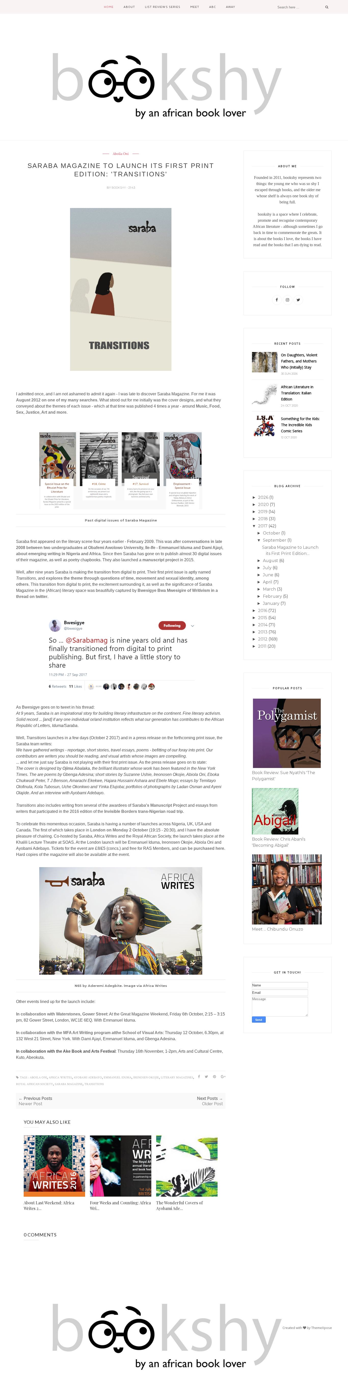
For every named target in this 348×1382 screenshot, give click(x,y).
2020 (263, 504)
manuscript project (160, 560)
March (269, 589)
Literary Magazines (177, 1077)
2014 (262, 624)
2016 (262, 610)
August (270, 560)
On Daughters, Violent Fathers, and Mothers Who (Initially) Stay (299, 361)
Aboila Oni (121, 154)
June (268, 574)
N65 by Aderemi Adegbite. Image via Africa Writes (121, 986)
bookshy (119, 187)
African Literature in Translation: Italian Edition (297, 392)
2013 (262, 632)
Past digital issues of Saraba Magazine (121, 520)
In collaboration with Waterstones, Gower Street (61, 1014)
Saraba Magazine (69, 1084)
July (267, 567)
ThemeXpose (321, 1327)
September (274, 540)
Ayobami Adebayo (88, 1077)
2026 (263, 497)
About (129, 7)
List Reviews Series (162, 7)
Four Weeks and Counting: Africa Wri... (120, 1205)
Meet (194, 7)
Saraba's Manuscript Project (160, 805)
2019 (262, 511)
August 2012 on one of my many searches (56, 400)
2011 (262, 646)
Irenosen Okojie (146, 1077)
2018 (263, 518)
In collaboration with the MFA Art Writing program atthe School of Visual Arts (89, 1033)
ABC (212, 7)
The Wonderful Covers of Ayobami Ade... (179, 1205)
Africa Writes (60, 1077)
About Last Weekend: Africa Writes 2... (49, 1205)
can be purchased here (202, 848)
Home (109, 7)
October (271, 533)
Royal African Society (34, 1084)
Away (230, 7)
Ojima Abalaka (76, 768)
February (272, 596)
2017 (262, 526)
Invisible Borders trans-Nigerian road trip (143, 811)
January (271, 603)
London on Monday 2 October (119, 830)
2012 (262, 639)
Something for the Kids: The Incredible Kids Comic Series (300, 424)
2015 (262, 617)
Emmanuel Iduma (117, 1077)
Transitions (94, 1084)
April (267, 582)
